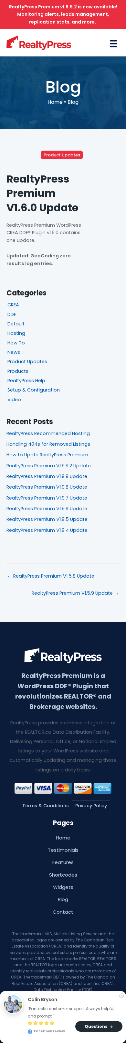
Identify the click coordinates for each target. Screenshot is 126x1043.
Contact (63, 912)
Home (55, 102)
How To (16, 343)
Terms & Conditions (45, 805)
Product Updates (62, 155)
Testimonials (63, 850)
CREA (13, 305)
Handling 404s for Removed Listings (48, 444)
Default (16, 324)
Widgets (63, 887)
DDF (11, 314)
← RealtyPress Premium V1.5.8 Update (50, 576)
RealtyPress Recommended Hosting (48, 433)
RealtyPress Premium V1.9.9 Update (46, 476)
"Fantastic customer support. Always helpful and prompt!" (71, 1012)
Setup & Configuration (33, 390)
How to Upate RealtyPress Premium (47, 455)
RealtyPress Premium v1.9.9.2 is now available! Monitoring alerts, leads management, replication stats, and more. (63, 14)
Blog (73, 102)
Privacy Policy (91, 805)
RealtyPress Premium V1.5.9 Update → (75, 593)
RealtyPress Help (26, 380)
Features (63, 862)
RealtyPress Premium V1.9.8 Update (46, 487)
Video (14, 399)
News (13, 352)
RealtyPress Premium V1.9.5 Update (47, 519)
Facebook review (49, 1031)
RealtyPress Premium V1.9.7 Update (46, 498)
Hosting (16, 333)
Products (17, 371)
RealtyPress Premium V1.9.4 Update (47, 530)
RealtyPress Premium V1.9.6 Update (46, 508)
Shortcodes (63, 874)
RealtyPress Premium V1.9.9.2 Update (48, 465)
